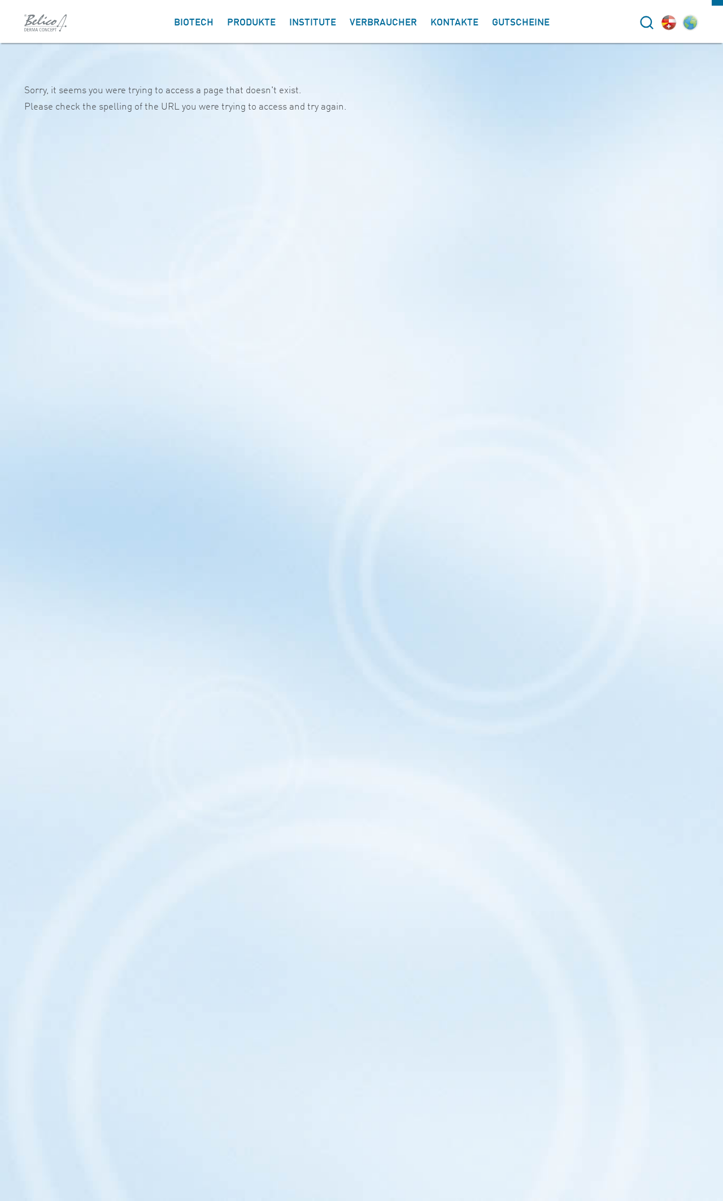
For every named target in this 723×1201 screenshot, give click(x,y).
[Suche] (647, 23)
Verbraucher (383, 23)
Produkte (251, 23)
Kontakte (454, 23)
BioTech (194, 23)
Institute (312, 23)
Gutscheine (521, 23)
